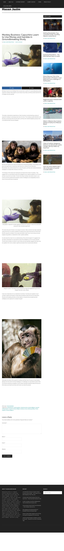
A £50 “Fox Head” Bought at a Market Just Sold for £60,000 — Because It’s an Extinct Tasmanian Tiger (32, 519)
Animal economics (24, 407)
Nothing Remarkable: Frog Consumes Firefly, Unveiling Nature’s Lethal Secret (51, 34)
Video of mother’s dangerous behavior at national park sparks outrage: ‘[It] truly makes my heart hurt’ (52, 146)
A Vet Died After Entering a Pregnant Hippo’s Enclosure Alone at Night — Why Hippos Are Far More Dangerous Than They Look (32, 493)
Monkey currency (24, 408)
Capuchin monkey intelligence (14, 408)
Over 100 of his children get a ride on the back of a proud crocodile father (51, 168)
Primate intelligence (10, 410)
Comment (4, 423)
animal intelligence (31, 407)
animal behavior (10, 407)
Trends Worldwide (10, 406)
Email (3, 442)
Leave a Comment (18, 42)
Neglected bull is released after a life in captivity (52, 100)
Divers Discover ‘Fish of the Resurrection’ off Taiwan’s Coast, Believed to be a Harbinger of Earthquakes (52, 79)
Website (4, 449)
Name (3, 436)
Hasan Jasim (11, 9)
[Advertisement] (21, 24)
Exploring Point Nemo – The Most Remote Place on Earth (51, 55)
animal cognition (17, 407)
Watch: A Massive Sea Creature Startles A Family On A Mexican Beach (52, 122)
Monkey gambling (31, 408)
